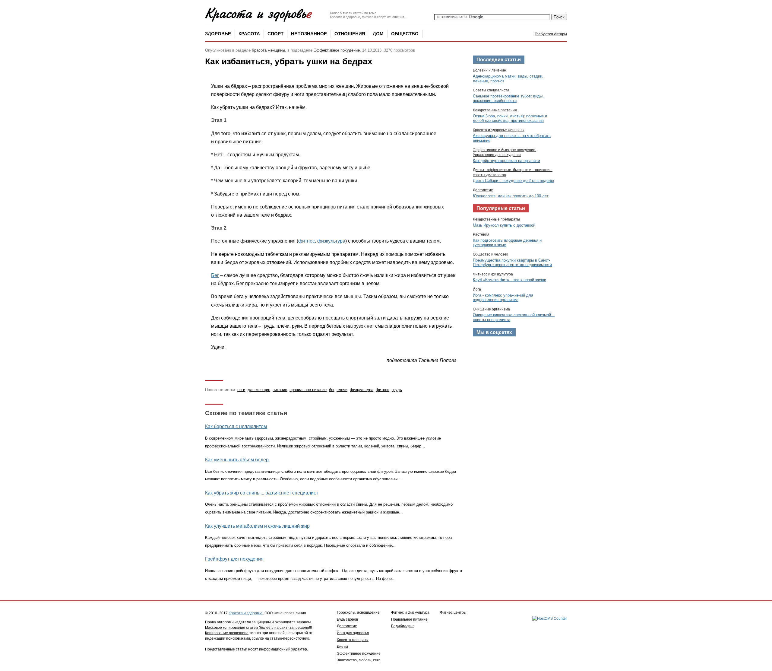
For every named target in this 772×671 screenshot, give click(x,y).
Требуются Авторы (551, 34)
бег (331, 389)
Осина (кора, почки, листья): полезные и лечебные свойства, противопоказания (510, 118)
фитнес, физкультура (321, 240)
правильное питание (308, 389)
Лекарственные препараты (496, 219)
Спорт (275, 33)
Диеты (342, 646)
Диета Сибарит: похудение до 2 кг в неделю (513, 180)
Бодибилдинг (402, 626)
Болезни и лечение (489, 70)
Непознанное (309, 33)
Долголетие (483, 190)
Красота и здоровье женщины (498, 130)
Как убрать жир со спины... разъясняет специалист (261, 492)
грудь (397, 389)
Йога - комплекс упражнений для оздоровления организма (503, 297)
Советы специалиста (491, 90)
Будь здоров (347, 619)
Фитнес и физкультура (410, 612)
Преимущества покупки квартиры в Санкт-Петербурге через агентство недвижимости (512, 262)
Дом (378, 33)
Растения (481, 234)
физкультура (361, 389)
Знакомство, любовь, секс (358, 660)
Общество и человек (490, 254)
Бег (215, 275)
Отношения (349, 33)
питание (280, 389)
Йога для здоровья (353, 633)
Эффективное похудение (337, 50)
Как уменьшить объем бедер (237, 459)
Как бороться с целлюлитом (236, 426)
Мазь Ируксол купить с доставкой (504, 225)
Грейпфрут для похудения (234, 558)
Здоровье (218, 33)
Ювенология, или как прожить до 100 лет (511, 196)
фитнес (382, 389)
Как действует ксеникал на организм (506, 160)
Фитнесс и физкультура (493, 274)
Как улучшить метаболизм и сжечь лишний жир (257, 526)
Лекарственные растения (495, 110)
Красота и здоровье (246, 613)
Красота (249, 33)
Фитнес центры (453, 612)
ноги (241, 389)
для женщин (259, 389)
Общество (405, 33)
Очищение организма (491, 309)
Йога (477, 289)
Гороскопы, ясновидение (358, 612)
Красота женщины (268, 50)
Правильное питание (409, 619)
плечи (342, 389)
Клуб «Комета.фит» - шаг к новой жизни (509, 280)
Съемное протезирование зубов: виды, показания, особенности (508, 98)
